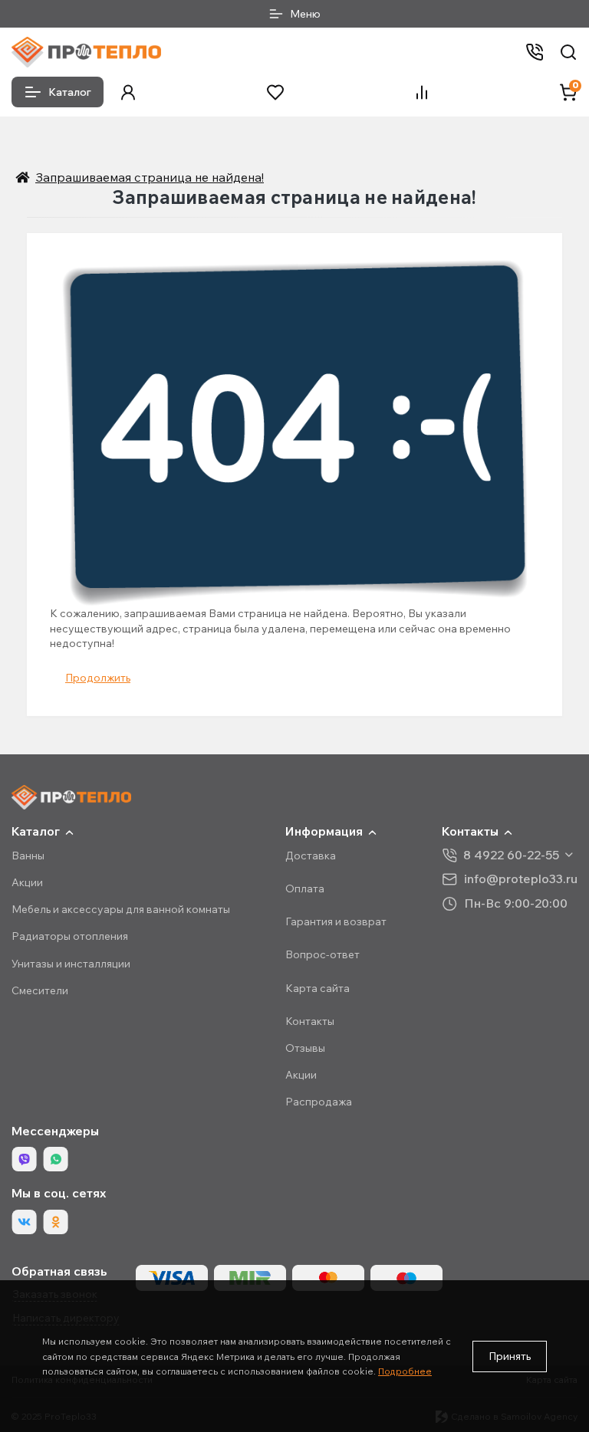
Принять (510, 1356)
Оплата (304, 888)
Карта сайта (317, 988)
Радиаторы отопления (70, 936)
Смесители (40, 990)
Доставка (310, 855)
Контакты (309, 1021)
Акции (27, 882)
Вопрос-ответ (322, 954)
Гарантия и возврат (336, 921)
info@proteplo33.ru (520, 879)
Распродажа (318, 1101)
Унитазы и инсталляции (71, 964)
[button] (128, 92)
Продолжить (97, 678)
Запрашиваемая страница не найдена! (149, 177)
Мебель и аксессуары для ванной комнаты (121, 909)
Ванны (28, 855)
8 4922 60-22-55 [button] (511, 855)
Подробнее (405, 1371)
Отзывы (305, 1048)
